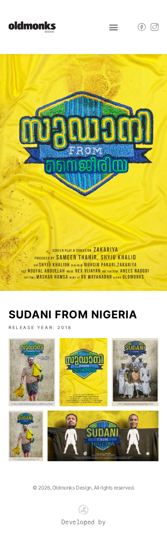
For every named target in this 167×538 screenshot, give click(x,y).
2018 (64, 327)
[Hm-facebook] (142, 27)
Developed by (83, 523)
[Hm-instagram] (154, 27)
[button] (113, 27)
